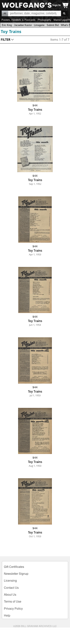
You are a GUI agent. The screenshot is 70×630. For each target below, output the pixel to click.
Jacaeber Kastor (23, 25)
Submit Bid (53, 25)
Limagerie (39, 25)
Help (7, 615)
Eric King (7, 25)
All (5, 13)
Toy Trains (11, 31)
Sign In (56, 5)
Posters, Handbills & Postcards (18, 19)
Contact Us (11, 587)
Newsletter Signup (16, 573)
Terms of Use (12, 601)
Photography (44, 19)
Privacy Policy (13, 608)
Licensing (10, 580)
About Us (10, 594)
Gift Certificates (14, 566)
